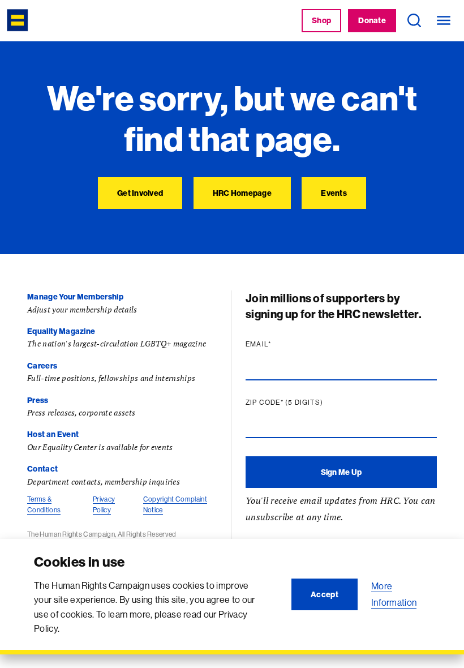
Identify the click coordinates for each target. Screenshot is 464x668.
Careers (42, 366)
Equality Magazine (61, 331)
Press (38, 400)
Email (280, 344)
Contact (42, 469)
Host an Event (53, 434)
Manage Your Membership (75, 297)
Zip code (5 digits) (306, 402)
